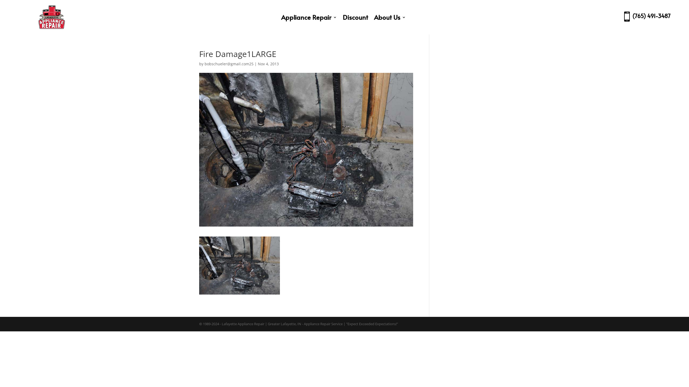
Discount (355, 17)
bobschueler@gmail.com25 (229, 63)
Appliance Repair (306, 17)
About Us (387, 17)
